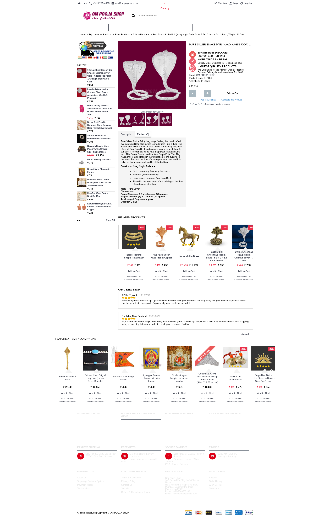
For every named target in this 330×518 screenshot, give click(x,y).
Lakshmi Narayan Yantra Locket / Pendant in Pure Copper (99, 207)
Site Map (125, 488)
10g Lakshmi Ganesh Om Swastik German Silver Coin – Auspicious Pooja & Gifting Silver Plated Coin (99, 76)
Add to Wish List (208, 100)
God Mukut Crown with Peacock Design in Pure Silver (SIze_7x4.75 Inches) (207, 378)
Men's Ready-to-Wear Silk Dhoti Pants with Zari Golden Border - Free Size (99, 110)
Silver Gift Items (141, 34)
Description (126, 134)
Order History (215, 481)
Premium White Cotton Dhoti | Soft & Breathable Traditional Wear (99, 182)
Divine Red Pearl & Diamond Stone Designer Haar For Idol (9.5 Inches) (99, 125)
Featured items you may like (75, 338)
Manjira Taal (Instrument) (235, 378)
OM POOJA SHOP (205, 75)
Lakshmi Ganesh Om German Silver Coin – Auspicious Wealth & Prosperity (97, 93)
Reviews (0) (143, 134)
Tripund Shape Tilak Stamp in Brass (158, 256)
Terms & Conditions (131, 477)
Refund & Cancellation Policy (135, 492)
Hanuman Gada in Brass (67, 378)
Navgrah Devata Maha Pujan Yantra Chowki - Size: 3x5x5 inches (98, 149)
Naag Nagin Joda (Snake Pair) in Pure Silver (212, 256)
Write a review (223, 104)
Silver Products (122, 34)
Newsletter (214, 488)
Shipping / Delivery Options (90, 481)
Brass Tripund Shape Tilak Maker (240, 256)
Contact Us (126, 485)
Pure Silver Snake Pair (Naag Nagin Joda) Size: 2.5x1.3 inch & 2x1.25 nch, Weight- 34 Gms (199, 34)
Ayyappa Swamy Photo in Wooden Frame (151, 378)
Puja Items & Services (100, 34)
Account (213, 477)
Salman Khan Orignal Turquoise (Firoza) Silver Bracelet (95, 378)
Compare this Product (231, 100)
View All (245, 334)
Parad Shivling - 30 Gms (99, 159)
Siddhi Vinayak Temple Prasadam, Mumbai (179, 378)
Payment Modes (85, 485)
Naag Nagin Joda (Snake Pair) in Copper (185, 256)
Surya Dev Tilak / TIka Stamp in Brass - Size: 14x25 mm (263, 378)
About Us (81, 477)
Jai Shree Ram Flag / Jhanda (123, 378)
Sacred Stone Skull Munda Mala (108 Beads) (99, 137)
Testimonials (83, 488)
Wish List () (215, 485)
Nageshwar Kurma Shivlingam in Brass (130, 256)
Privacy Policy (128, 481)
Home (82, 34)
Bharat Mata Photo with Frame (98, 170)
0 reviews (209, 104)
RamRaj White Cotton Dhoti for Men (97, 194)
